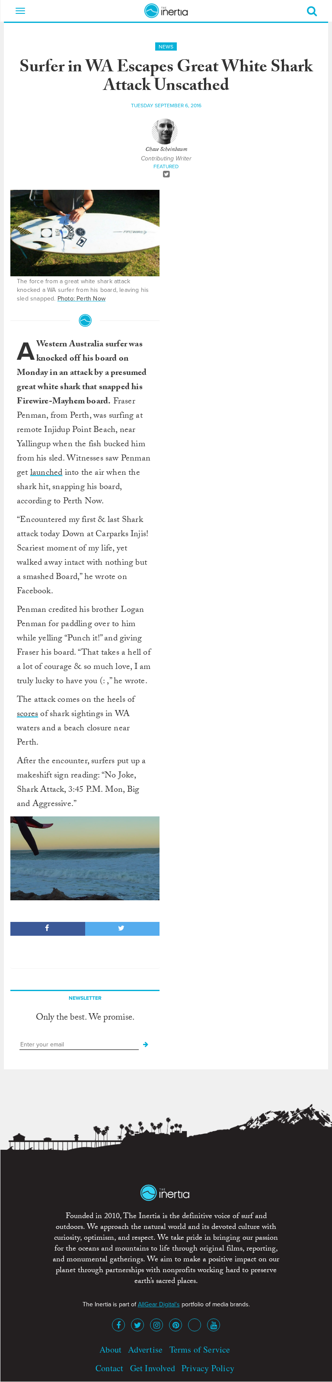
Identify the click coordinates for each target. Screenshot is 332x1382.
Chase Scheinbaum (166, 150)
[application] (85, 858)
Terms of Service (199, 1349)
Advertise (145, 1349)
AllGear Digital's (159, 1304)
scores (27, 714)
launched (46, 473)
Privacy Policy (208, 1368)
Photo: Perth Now (81, 298)
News (166, 47)
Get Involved (152, 1368)
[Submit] (145, 1044)
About (110, 1349)
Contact (109, 1368)
